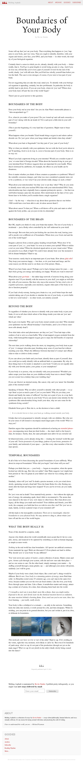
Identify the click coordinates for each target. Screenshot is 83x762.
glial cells (68, 258)
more (73, 759)
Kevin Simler (43, 37)
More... (7, 751)
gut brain (25, 276)
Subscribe (76, 2)
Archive (58, 2)
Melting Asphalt (13, 2)
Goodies (67, 2)
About (50, 2)
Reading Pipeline (10, 748)
